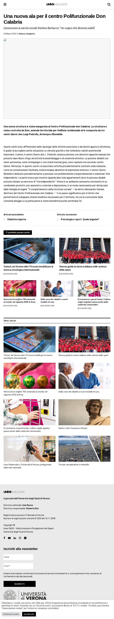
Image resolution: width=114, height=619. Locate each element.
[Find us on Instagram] (20, 538)
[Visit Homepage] (57, 4)
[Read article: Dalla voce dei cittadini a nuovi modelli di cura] (57, 288)
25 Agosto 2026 (67, 274)
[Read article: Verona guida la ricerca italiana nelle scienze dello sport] (84, 251)
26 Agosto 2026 (11, 274)
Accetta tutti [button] (29, 614)
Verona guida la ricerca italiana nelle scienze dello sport (83, 355)
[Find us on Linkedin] (15, 538)
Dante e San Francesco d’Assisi (72, 428)
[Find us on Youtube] (9, 538)
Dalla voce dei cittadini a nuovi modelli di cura (78, 391)
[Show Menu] (5, 4)
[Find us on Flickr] (25, 538)
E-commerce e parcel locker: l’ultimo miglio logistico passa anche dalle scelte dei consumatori (94, 302)
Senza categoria (27, 34)
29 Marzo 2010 (10, 34)
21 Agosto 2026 (85, 308)
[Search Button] (108, 4)
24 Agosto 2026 (48, 306)
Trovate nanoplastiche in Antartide (73, 464)
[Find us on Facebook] (4, 538)
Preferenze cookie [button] (11, 614)
